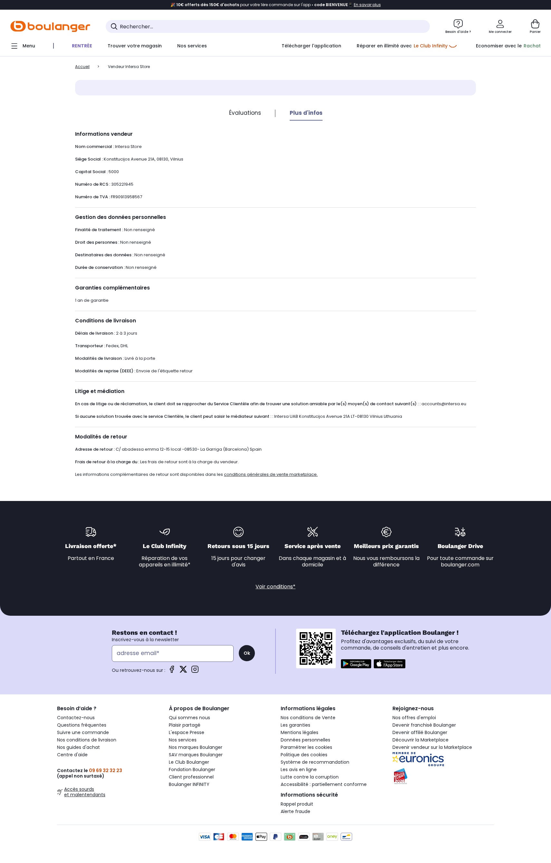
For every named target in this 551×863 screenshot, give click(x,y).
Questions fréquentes (81, 725)
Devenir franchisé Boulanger (424, 725)
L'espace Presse (186, 732)
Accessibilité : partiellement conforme (324, 784)
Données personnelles (305, 740)
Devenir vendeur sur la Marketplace (432, 747)
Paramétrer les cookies (306, 747)
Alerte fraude (295, 811)
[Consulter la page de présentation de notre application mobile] (356, 663)
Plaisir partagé (184, 725)
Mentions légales (299, 732)
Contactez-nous (76, 717)
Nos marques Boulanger (195, 747)
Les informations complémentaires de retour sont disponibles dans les (196, 474)
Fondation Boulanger (192, 769)
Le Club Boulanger (189, 762)
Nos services (183, 740)
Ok (247, 653)
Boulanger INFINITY (189, 784)
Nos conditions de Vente (308, 717)
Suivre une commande (83, 732)
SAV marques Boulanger (196, 754)
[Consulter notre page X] (183, 671)
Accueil (82, 66)
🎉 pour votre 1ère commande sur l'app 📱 (275, 5)
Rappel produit (297, 804)
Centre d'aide (72, 754)
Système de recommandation (315, 762)
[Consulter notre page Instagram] (195, 671)
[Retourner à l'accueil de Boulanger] (50, 26)
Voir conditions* (275, 586)
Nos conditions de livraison (86, 740)
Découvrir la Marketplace (420, 740)
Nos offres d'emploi (414, 717)
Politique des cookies (304, 754)
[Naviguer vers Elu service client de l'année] (443, 776)
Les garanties (295, 725)
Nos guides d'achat (78, 747)
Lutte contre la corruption (310, 777)
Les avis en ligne (299, 769)
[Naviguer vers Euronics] (443, 759)
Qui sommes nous (189, 717)
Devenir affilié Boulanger (419, 732)
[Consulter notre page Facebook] (172, 671)
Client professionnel (191, 777)
